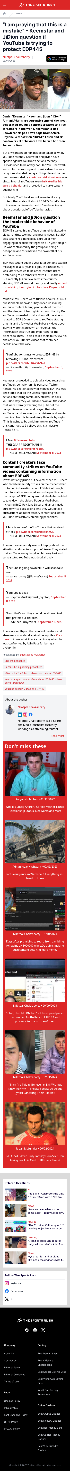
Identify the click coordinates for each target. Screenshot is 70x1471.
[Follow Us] (56, 58)
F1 (29, 1190)
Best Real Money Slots (50, 1427)
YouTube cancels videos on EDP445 (24, 688)
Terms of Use (11, 1381)
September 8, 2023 (48, 453)
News (19, 13)
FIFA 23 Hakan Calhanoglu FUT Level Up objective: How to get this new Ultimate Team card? (46, 1226)
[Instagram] (25, 715)
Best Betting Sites (47, 1353)
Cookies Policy (12, 1400)
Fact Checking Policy (16, 1414)
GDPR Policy (11, 1421)
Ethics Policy (11, 1407)
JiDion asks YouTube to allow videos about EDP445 (33, 673)
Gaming (32, 1237)
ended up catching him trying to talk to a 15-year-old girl (35, 287)
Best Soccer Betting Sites (52, 1371)
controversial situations (45, 177)
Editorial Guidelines (14, 1374)
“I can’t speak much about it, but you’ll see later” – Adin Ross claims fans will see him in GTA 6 (46, 1242)
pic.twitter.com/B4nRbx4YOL (35, 532)
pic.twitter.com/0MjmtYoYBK (25, 449)
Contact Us (10, 1360)
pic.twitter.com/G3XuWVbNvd (25, 363)
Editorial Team (12, 1367)
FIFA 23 (32, 1221)
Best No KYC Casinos (49, 1420)
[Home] (37, 5)
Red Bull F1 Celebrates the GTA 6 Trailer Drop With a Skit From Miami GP (46, 1195)
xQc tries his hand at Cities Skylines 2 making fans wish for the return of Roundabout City (46, 1258)
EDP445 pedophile (15, 660)
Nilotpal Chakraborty (17, 57)
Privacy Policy (12, 1428)
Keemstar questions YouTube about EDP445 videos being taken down (33, 681)
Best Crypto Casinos (49, 1413)
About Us (9, 1353)
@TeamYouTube (24, 440)
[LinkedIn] (20, 715)
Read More (58, 735)
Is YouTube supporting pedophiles (23, 667)
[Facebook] (31, 715)
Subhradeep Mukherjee (33, 654)
